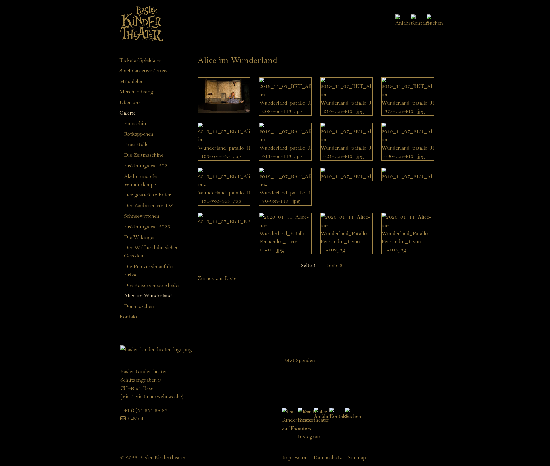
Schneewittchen (141, 216)
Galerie (127, 113)
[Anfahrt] (400, 20)
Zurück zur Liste (217, 278)
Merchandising (136, 92)
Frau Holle (136, 144)
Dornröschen (139, 306)
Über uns (130, 102)
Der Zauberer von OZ (148, 205)
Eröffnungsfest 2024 (147, 165)
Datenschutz (327, 457)
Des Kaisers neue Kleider (152, 285)
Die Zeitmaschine (143, 155)
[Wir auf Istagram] (315, 423)
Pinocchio (135, 123)
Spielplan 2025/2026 (143, 71)
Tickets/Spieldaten (140, 60)
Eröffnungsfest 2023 (147, 226)
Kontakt (128, 317)
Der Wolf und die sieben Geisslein (151, 251)
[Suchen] (430, 20)
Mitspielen (131, 81)
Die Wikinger (139, 237)
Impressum (295, 457)
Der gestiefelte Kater (147, 195)
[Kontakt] (415, 20)
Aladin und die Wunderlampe (140, 180)
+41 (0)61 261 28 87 (144, 410)
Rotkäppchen (138, 134)
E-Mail (135, 419)
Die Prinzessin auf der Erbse (149, 270)
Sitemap (357, 457)
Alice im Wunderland (148, 295)
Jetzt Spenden (299, 360)
